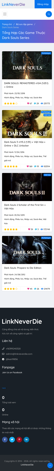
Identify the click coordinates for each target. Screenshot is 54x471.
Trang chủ (7, 24)
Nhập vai (28, 97)
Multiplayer (46, 53)
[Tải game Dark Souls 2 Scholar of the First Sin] (27, 186)
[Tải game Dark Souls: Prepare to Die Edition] (27, 249)
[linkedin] (26, 439)
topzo (4, 388)
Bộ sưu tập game (24, 24)
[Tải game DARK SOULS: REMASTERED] (27, 65)
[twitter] (12, 439)
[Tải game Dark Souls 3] (27, 124)
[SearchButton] (49, 14)
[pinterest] (19, 439)
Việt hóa (47, 115)
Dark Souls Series (10, 27)
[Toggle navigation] (5, 14)
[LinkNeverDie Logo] (13, 4)
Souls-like (38, 97)
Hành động (9, 97)
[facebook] (5, 439)
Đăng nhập (43, 4)
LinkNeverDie (27, 464)
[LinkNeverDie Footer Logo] (22, 321)
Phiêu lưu (19, 97)
